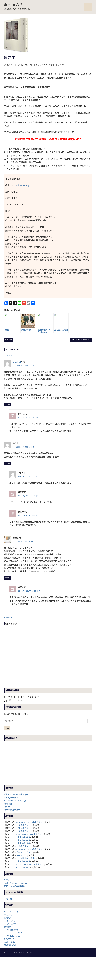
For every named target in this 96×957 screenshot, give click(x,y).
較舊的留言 (9, 355)
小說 (35, 65)
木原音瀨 (44, 65)
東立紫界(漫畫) (11, 930)
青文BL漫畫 (9, 942)
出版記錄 (8, 899)
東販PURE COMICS (13, 933)
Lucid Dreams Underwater (16, 883)
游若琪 (51, 65)
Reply (7, 405)
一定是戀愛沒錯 (23, 825)
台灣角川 (8, 918)
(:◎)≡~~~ (8, 880)
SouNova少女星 (11, 912)
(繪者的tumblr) (22, 185)
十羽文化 (8, 915)
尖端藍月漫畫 (10, 924)
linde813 (17, 362)
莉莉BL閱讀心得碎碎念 (14, 886)
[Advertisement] (21, 764)
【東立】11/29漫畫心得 (80, 340)
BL (31, 65)
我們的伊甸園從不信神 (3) (16, 794)
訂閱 (7, 728)
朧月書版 (8, 927)
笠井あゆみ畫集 (23, 852)
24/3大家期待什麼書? (26, 858)
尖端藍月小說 (10, 921)
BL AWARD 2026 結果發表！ (17, 801)
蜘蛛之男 (8, 804)
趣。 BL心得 (13, 5)
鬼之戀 (10, 340)
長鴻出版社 (9, 939)
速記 (8, 65)
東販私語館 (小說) (12, 936)
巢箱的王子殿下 (11, 798)
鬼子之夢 (20, 855)
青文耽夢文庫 (10, 945)
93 (63, 65)
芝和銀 (7, 807)
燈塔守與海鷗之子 (12, 810)
